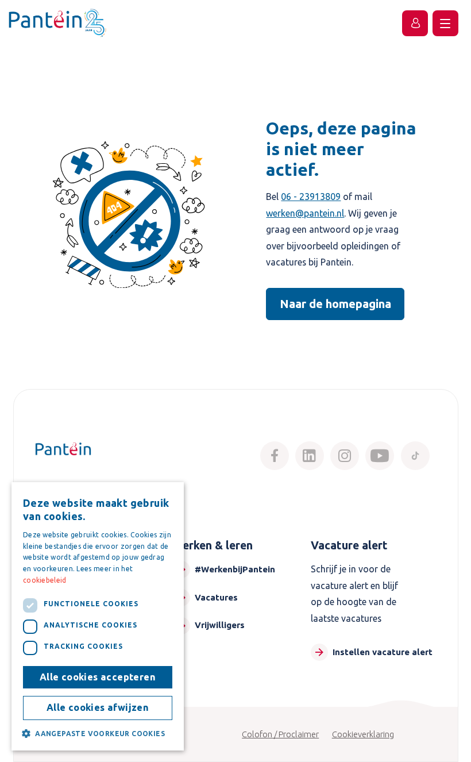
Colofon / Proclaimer (280, 734)
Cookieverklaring (363, 734)
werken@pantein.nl (305, 213)
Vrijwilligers (220, 625)
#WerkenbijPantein (235, 569)
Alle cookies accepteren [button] (98, 677)
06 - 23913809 (311, 196)
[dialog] (97, 616)
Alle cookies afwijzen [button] (98, 707)
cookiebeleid (45, 580)
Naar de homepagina (335, 303)
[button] (97, 733)
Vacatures (216, 597)
